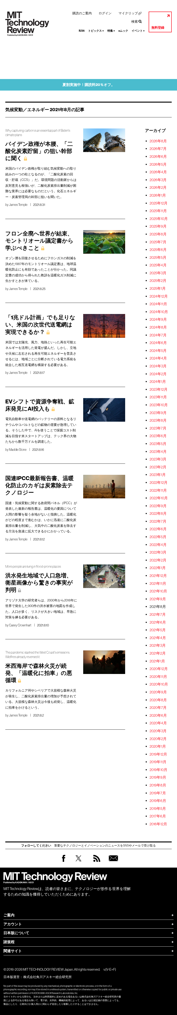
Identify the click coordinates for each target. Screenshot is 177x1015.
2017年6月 (158, 816)
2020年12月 (159, 669)
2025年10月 (159, 218)
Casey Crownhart (20, 625)
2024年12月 (159, 296)
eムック (123, 30)
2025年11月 (158, 211)
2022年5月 (158, 537)
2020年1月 (158, 746)
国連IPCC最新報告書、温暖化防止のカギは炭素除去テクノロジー (39, 485)
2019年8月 (158, 785)
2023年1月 (158, 474)
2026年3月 (158, 180)
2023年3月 (158, 459)
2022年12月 (159, 482)
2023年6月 (158, 436)
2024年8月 (158, 327)
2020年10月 (159, 684)
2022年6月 (158, 529)
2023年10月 (159, 405)
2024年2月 (158, 374)
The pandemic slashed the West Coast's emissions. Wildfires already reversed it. (37, 655)
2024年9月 (158, 319)
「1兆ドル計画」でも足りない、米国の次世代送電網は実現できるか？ (40, 324)
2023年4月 (158, 451)
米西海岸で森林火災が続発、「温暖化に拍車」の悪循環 (38, 673)
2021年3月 (158, 645)
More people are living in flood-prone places (33, 566)
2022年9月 (158, 506)
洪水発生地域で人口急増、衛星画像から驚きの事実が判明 (39, 582)
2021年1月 (157, 661)
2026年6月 (158, 156)
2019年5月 (158, 808)
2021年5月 (158, 630)
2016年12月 (158, 824)
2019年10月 (158, 770)
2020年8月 (158, 700)
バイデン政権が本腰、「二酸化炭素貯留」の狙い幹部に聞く (39, 151)
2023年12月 (159, 389)
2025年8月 (158, 234)
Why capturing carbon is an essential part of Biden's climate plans (37, 133)
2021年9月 (158, 599)
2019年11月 (158, 762)
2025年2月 (158, 280)
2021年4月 (158, 638)
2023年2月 (158, 467)
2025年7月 (158, 242)
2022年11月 (158, 490)
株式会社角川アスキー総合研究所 (47, 977)
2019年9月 (158, 777)
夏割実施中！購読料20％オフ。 (88, 84)
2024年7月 (158, 335)
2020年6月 (158, 715)
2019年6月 (158, 801)
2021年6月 (158, 622)
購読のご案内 (82, 13)
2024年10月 (159, 312)
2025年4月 (158, 265)
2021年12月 (158, 575)
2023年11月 (158, 397)
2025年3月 (158, 273)
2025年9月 (158, 226)
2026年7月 (158, 148)
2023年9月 (158, 413)
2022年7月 (158, 521)
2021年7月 (158, 614)
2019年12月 (158, 754)
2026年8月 (158, 141)
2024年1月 (158, 381)
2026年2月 (158, 187)
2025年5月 (158, 257)
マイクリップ (128, 13)
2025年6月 (158, 249)
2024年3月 (158, 366)
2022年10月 (159, 498)
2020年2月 (158, 739)
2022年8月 (158, 513)
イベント (138, 30)
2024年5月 (158, 350)
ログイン (105, 13)
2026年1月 (158, 195)
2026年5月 (158, 164)
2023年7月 (158, 428)
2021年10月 (158, 591)
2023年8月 (158, 420)
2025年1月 (158, 288)
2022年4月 (158, 545)
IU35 (82, 30)
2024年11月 (158, 304)
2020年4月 (158, 723)
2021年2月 (158, 653)
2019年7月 (158, 793)
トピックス (96, 30)
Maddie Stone (18, 449)
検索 (134, 21)
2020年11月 (158, 676)
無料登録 (157, 28)
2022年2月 (158, 560)
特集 (111, 30)
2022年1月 (158, 568)
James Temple (18, 205)
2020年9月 (158, 692)
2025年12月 (159, 203)
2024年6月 (158, 343)
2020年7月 (158, 707)
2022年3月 (158, 552)
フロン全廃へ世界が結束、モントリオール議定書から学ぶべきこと (39, 240)
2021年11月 (158, 583)
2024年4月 (158, 358)
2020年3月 (158, 731)
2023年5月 (158, 444)
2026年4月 (158, 172)
